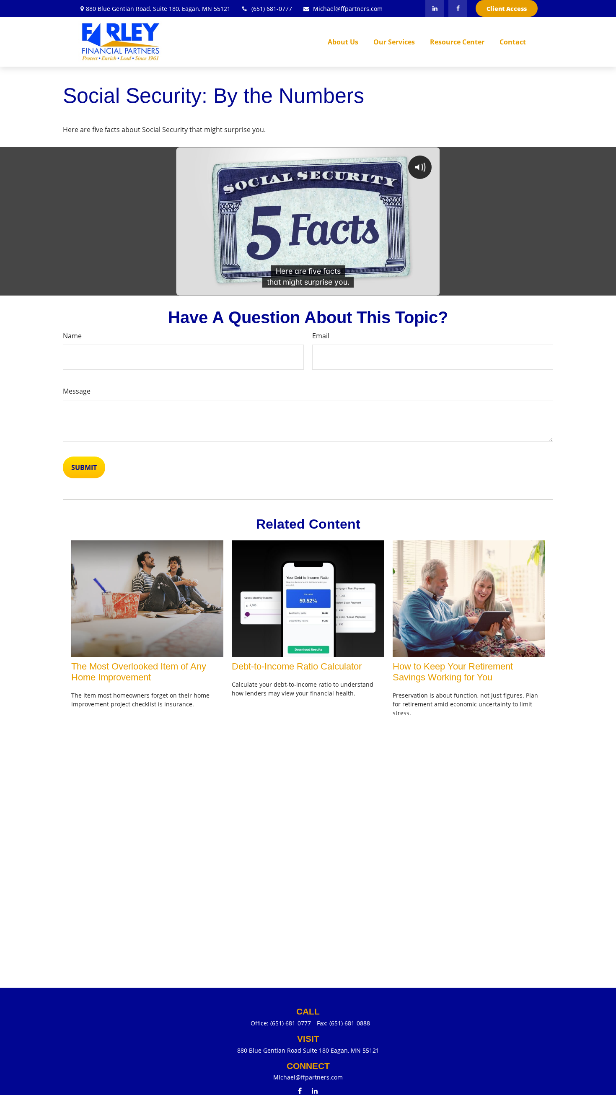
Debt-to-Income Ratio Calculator (297, 666)
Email (320, 335)
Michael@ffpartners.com (348, 9)
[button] (343, 42)
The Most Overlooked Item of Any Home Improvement (138, 671)
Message (77, 391)
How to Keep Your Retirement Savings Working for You (453, 671)
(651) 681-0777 (271, 9)
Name (72, 335)
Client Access (507, 9)
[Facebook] (457, 8)
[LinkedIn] (434, 8)
